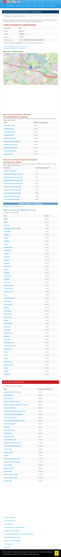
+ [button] (5, 55)
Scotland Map (19, 6)
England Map (10, 6)
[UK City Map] (11, 2)
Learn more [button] (35, 554)
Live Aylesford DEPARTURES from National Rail (15, 46)
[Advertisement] (30, 99)
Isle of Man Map (51, 6)
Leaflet (43, 84)
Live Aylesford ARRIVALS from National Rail (14, 48)
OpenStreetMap (49, 84)
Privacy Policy (7, 547)
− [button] (5, 57)
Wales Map (41, 6)
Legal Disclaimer (8, 544)
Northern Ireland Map (31, 6)
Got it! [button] (57, 553)
